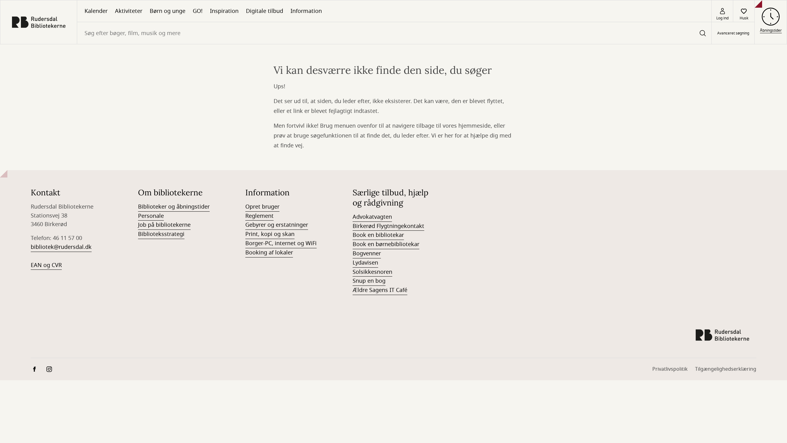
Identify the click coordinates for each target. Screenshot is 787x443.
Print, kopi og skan (270, 234)
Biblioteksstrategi (161, 234)
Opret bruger (262, 207)
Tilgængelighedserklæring (725, 369)
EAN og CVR (46, 265)
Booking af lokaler (269, 253)
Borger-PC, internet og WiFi (281, 243)
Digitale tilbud (264, 11)
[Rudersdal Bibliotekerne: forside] (38, 22)
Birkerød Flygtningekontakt (388, 226)
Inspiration (224, 11)
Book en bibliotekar (378, 235)
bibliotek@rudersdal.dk (61, 247)
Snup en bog (369, 281)
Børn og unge (167, 11)
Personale (151, 216)
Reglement (259, 216)
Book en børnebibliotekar (386, 244)
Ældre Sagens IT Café (380, 290)
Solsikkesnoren (372, 272)
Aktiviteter (128, 11)
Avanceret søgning (733, 33)
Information (306, 11)
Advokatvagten (372, 217)
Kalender (96, 11)
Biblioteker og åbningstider (174, 207)
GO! (198, 11)
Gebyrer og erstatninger (276, 225)
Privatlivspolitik (670, 369)
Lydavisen (365, 263)
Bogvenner (367, 253)
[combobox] (394, 33)
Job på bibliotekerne (164, 225)
